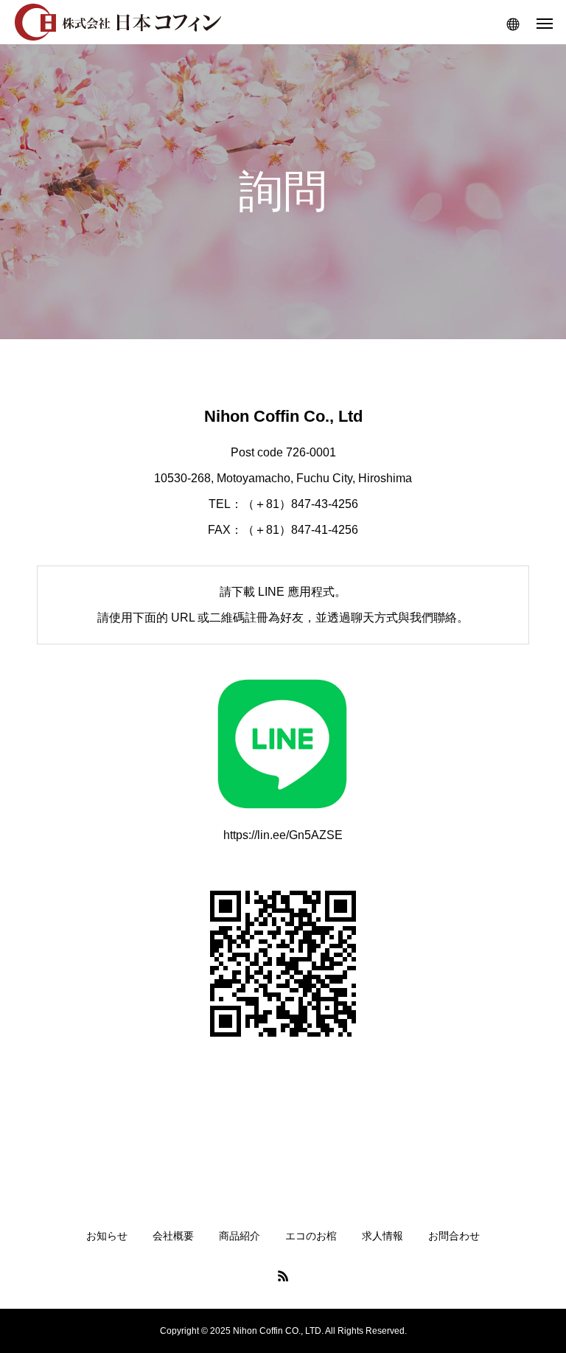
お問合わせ (454, 1236)
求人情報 (382, 1236)
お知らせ (106, 1236)
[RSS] (283, 1275)
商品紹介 (239, 1236)
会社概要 (173, 1236)
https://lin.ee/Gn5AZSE (283, 835)
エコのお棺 (311, 1236)
